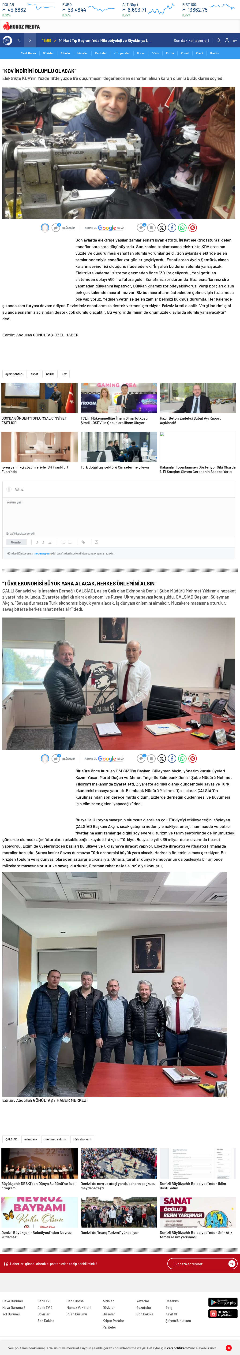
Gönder (16, 542)
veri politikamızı (179, 1348)
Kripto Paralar (113, 1320)
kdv (64, 374)
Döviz (155, 53)
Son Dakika (46, 1320)
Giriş (168, 1307)
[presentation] (18, 40)
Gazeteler (143, 1307)
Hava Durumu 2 (13, 1307)
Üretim (214, 53)
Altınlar (65, 53)
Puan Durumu (77, 1314)
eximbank (30, 1139)
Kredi (199, 53)
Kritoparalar (122, 53)
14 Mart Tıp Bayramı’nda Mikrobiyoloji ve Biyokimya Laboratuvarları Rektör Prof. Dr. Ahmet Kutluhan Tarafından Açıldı (106, 40)
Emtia (170, 53)
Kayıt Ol (171, 1314)
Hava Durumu (12, 1301)
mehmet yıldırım (55, 1139)
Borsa (141, 53)
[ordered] (63, 542)
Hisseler (82, 53)
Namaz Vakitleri (78, 1307)
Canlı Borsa (28, 53)
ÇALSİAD (11, 1139)
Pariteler (101, 53)
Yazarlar (142, 1301)
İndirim (50, 374)
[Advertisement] (37, 267)
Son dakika (191, 40)
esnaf (34, 374)
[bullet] (70, 542)
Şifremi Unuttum (178, 1320)
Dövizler (48, 53)
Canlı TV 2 (45, 1307)
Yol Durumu (11, 1314)
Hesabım (172, 1301)
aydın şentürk (14, 374)
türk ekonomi (82, 1139)
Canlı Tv (43, 1301)
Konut (185, 53)
